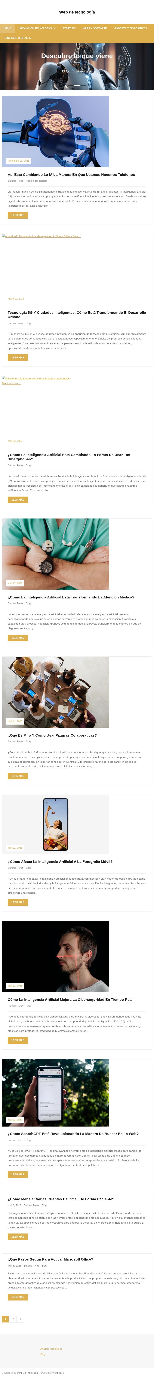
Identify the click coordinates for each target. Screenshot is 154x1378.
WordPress (58, 1373)
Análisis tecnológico (37, 180)
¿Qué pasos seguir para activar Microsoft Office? (50, 1259)
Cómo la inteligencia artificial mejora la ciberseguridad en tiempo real (70, 1000)
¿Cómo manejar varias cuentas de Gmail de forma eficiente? (61, 1199)
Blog (28, 323)
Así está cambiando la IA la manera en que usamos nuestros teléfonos (71, 175)
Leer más (17, 215)
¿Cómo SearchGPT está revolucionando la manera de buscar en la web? (73, 1134)
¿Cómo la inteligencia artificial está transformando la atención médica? (71, 597)
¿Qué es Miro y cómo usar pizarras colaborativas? (52, 735)
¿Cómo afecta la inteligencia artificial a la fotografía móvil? (60, 862)
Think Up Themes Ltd (27, 1373)
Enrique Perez (15, 180)
